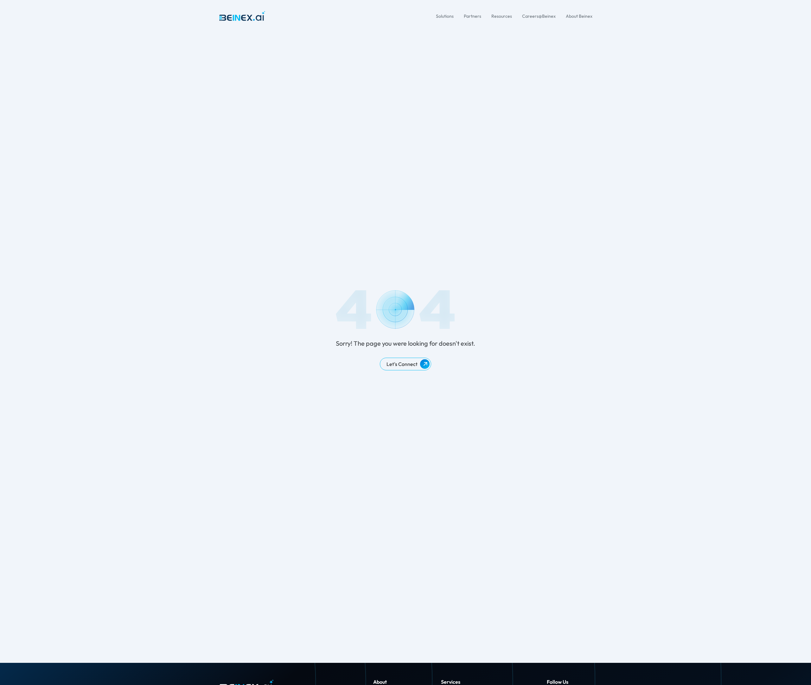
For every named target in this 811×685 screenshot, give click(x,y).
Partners (472, 16)
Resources (501, 16)
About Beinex (579, 16)
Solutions (445, 16)
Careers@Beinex (539, 16)
